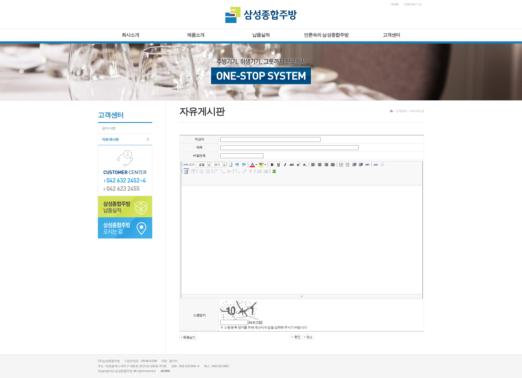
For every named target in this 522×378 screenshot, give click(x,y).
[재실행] (244, 164)
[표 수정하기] (192, 171)
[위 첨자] (298, 164)
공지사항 (108, 128)
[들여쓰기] (360, 164)
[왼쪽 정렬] (313, 164)
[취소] (237, 164)
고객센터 (391, 35)
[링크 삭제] (382, 164)
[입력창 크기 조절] (301, 296)
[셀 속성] (201, 171)
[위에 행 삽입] (216, 171)
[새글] (231, 164)
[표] (186, 171)
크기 (217, 164)
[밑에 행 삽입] (222, 171)
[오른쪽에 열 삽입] (244, 171)
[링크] (375, 164)
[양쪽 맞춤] (332, 164)
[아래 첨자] (304, 164)
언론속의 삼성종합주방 (326, 35)
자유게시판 (110, 139)
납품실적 (261, 35)
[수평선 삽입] (367, 164)
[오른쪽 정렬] (326, 164)
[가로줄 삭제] (229, 171)
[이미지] (274, 171)
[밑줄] (278, 164)
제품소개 (196, 35)
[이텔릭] (285, 164)
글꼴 (201, 164)
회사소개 (130, 35)
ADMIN (165, 371)
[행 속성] (207, 171)
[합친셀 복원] (265, 171)
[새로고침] (255, 322)
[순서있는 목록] (341, 164)
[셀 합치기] (259, 171)
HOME (395, 4)
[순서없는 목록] (347, 164)
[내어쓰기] (354, 164)
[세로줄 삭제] (250, 171)
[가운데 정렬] (319, 164)
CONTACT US (412, 4)
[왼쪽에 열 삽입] (237, 171)
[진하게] (272, 164)
